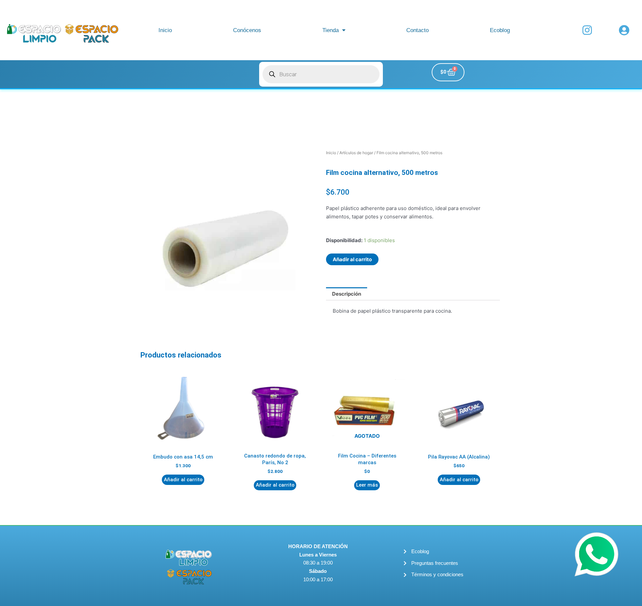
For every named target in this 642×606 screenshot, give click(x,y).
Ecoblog (500, 30)
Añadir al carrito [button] (183, 480)
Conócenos (247, 30)
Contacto (417, 30)
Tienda (330, 30)
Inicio (165, 30)
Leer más (367, 485)
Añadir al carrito (352, 259)
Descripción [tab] (346, 294)
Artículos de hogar (356, 152)
